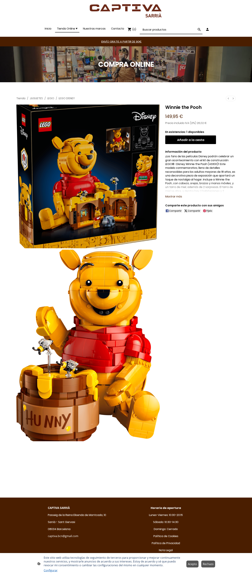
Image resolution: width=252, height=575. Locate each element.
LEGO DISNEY (67, 98)
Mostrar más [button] (173, 196)
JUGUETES (36, 98)
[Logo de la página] (125, 11)
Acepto (192, 564)
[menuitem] (228, 98)
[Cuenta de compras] (207, 29)
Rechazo (208, 564)
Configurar (51, 570)
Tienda (20, 98)
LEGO (50, 98)
